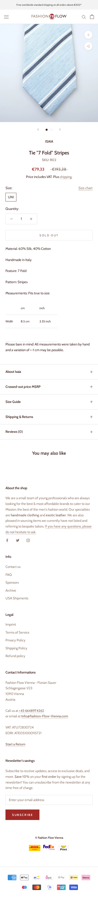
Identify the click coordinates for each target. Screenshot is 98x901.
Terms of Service (17, 632)
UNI (11, 197)
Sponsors (12, 582)
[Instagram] (28, 540)
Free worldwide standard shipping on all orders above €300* (49, 4)
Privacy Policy (15, 640)
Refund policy (15, 656)
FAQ (8, 575)
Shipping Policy (16, 648)
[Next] (60, 129)
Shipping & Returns (19, 417)
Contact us (13, 567)
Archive (10, 590)
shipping (66, 177)
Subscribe (22, 815)
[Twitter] (17, 540)
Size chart (85, 188)
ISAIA (49, 141)
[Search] (84, 17)
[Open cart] (92, 16)
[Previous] (38, 129)
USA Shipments (16, 598)
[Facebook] (7, 540)
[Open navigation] (6, 16)
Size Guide (13, 402)
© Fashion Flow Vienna (49, 837)
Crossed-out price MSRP (23, 387)
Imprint (10, 624)
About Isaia (13, 372)
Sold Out (49, 235)
